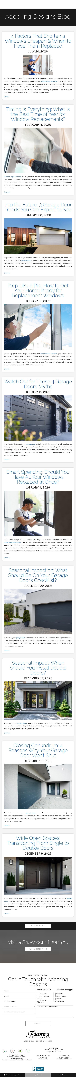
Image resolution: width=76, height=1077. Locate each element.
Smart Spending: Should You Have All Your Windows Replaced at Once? (38, 477)
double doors (22, 723)
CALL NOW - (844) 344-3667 (38, 1041)
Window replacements (12, 177)
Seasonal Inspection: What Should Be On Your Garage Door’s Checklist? (38, 575)
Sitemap (12, 1058)
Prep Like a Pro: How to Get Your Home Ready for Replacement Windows (38, 290)
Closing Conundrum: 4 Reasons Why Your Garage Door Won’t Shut (38, 750)
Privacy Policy (19, 1058)
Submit (38, 1023)
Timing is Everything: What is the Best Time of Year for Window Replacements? (38, 114)
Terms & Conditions (20, 1056)
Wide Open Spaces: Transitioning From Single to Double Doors (38, 843)
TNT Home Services (26, 1060)
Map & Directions (38, 949)
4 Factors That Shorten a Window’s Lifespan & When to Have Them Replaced (38, 40)
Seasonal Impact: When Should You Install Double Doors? (38, 667)
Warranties (10, 1056)
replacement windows (49, 81)
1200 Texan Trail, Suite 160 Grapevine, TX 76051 (54, 1050)
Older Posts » (38, 926)
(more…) (7, 97)
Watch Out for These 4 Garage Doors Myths (38, 384)
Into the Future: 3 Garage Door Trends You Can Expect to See (38, 207)
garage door (25, 260)
